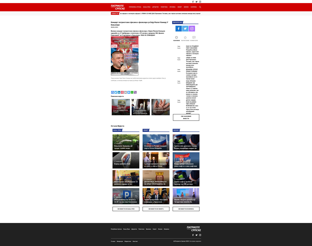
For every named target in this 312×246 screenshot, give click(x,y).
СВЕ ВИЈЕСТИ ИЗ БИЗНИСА (186, 209)
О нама (113, 241)
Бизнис (186, 7)
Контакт (135, 241)
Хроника (172, 7)
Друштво (155, 7)
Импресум (120, 241)
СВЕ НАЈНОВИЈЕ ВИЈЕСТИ (186, 117)
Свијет (179, 7)
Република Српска (135, 7)
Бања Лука (146, 7)
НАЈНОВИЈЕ (176, 40)
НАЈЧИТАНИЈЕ (185, 40)
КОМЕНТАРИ (194, 40)
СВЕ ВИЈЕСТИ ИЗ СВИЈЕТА (156, 209)
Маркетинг (128, 241)
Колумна (194, 7)
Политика (164, 7)
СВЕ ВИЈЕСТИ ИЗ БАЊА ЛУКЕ (125, 209)
